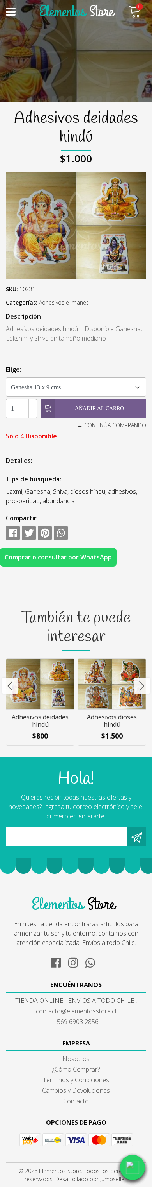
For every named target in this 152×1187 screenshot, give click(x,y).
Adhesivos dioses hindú (112, 721)
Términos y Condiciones (76, 1080)
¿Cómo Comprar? (76, 1069)
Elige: (13, 369)
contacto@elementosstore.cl (76, 1011)
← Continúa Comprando (111, 425)
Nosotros (76, 1058)
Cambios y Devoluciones (76, 1090)
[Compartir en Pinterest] (45, 533)
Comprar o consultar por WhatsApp (58, 557)
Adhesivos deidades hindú (40, 721)
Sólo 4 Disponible (31, 436)
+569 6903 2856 (76, 1021)
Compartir (21, 518)
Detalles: (19, 460)
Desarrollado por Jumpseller (90, 1179)
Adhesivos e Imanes (64, 302)
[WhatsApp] (93, 961)
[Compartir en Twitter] (29, 533)
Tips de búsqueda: (33, 479)
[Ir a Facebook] (59, 961)
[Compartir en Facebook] (13, 533)
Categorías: (21, 302)
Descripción (23, 316)
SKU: (12, 289)
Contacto (76, 1101)
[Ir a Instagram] (76, 961)
